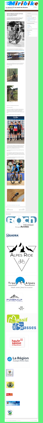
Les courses (28, 26)
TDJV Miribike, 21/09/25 (29, 17)
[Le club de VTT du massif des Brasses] (21, 5)
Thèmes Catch (36, 420)
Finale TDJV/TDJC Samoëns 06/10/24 (31, 19)
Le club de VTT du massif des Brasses (17, 7)
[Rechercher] (33, 7)
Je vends (28, 33)
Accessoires (28, 32)
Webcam (12, 10)
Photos (28, 27)
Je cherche (28, 31)
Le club (28, 25)
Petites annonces (8, 10)
